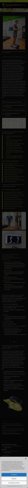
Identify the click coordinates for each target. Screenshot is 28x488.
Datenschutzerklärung (11, 486)
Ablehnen (14, 478)
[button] (26, 458)
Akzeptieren (14, 474)
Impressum (19, 486)
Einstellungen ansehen (14, 482)
